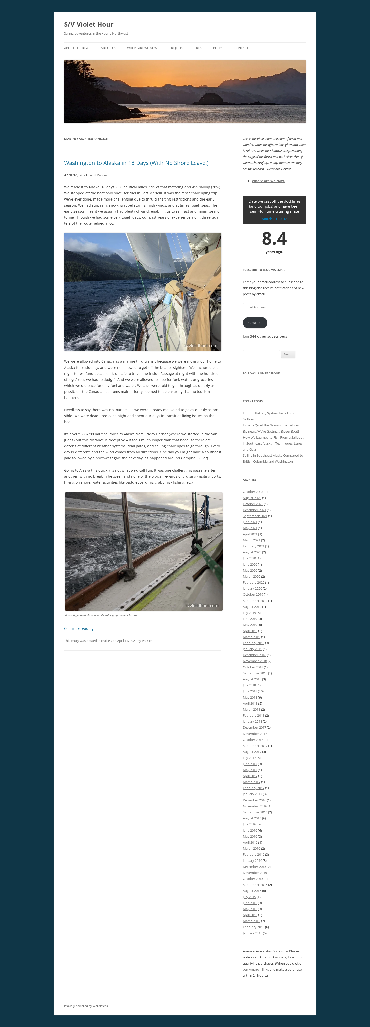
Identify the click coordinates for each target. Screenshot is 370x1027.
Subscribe (255, 322)
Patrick (147, 640)
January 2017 (252, 794)
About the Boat (77, 48)
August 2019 (252, 606)
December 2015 (254, 866)
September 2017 (255, 745)
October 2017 (253, 739)
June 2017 (250, 763)
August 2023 (252, 497)
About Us (108, 48)
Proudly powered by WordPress (86, 1006)
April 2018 (250, 703)
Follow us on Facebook (261, 373)
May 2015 (250, 909)
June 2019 (250, 618)
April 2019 (250, 630)
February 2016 (253, 854)
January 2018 (252, 721)
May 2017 (250, 770)
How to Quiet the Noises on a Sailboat (271, 425)
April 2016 (250, 842)
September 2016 (255, 812)
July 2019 (249, 612)
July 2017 (249, 757)
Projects (176, 48)
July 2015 (249, 897)
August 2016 (252, 818)
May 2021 (250, 528)
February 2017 (253, 788)
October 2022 (253, 504)
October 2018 (253, 667)
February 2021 (253, 546)
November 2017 (255, 733)
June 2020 (250, 564)
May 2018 (250, 697)
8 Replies (100, 175)
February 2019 (253, 643)
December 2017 (254, 727)
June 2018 (250, 691)
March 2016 (251, 848)
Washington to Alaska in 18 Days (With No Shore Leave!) (136, 163)
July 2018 (249, 685)
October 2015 (253, 878)
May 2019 (250, 624)
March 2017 (251, 782)
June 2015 (250, 903)
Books (218, 48)
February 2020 (253, 582)
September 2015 (255, 884)
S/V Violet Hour (89, 24)
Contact (241, 48)
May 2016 (250, 836)
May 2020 (250, 570)
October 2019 (253, 594)
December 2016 (254, 800)
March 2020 (251, 576)
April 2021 (250, 534)
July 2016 (249, 824)
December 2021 (254, 510)
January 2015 (252, 933)
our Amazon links (256, 969)
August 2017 (252, 751)
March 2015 (251, 921)
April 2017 (250, 776)
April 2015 (250, 915)
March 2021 (251, 540)
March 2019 (251, 637)
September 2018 (255, 673)
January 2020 (252, 588)
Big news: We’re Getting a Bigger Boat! (271, 431)
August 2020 (252, 552)
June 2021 (250, 522)
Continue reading (81, 628)
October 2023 (253, 491)
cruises (106, 640)
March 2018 (251, 709)
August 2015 (252, 890)
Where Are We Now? (142, 48)
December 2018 (254, 655)
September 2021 (255, 516)
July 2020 (249, 558)
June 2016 (250, 830)
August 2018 (252, 679)
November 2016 (255, 806)
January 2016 (252, 860)
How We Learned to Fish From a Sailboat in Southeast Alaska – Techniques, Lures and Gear (273, 443)
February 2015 (253, 927)
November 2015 (255, 872)
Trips (198, 48)
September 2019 (255, 600)
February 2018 (253, 715)
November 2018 (255, 661)
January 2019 (252, 649)
